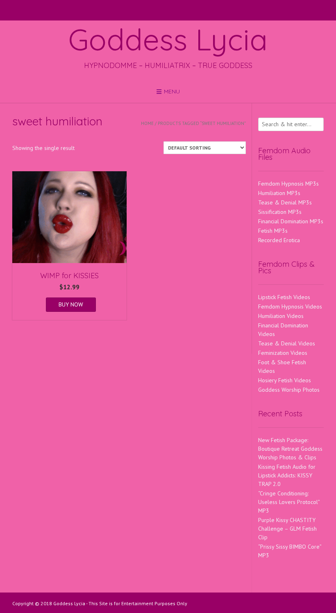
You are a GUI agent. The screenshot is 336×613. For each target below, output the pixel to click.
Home (147, 123)
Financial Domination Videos (283, 330)
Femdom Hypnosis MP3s (288, 183)
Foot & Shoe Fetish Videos (282, 367)
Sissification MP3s (280, 212)
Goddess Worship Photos (289, 389)
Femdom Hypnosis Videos (290, 306)
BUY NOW (71, 304)
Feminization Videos (282, 352)
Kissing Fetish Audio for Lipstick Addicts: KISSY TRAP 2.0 (287, 475)
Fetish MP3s (273, 230)
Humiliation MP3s (279, 193)
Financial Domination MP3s (290, 221)
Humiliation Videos (281, 316)
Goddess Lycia (168, 39)
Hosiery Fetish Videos (284, 380)
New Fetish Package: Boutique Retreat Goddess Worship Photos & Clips (290, 448)
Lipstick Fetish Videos (284, 297)
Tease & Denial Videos (286, 343)
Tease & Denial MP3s (285, 202)
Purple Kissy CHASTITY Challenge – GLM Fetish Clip (287, 528)
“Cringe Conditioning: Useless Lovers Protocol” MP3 (289, 502)
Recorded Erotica (279, 240)
